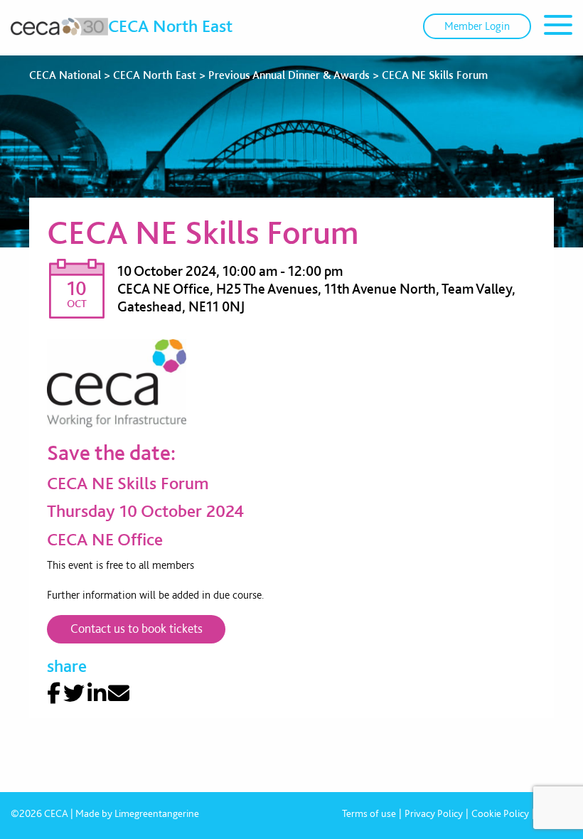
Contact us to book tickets (136, 628)
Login (477, 26)
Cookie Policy (500, 813)
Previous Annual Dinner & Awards (289, 75)
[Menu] (558, 27)
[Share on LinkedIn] (96, 693)
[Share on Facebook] (53, 693)
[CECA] (59, 26)
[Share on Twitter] (74, 693)
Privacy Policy (434, 813)
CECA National (65, 75)
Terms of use (369, 813)
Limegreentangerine (156, 813)
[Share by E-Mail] (118, 693)
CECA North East (170, 25)
